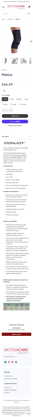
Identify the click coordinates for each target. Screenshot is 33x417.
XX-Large (13, 104)
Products (10, 19)
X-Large (5, 104)
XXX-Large (22, 104)
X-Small (5, 99)
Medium (19, 99)
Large (26, 99)
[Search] (28, 14)
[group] (5, 60)
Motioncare (18, 400)
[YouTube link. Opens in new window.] (12, 362)
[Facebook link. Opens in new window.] (5, 362)
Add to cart (15, 116)
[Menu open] (4, 7)
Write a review (16, 334)
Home (3, 19)
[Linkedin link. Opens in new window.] (16, 362)
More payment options (15, 125)
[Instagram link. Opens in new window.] (9, 362)
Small (12, 99)
